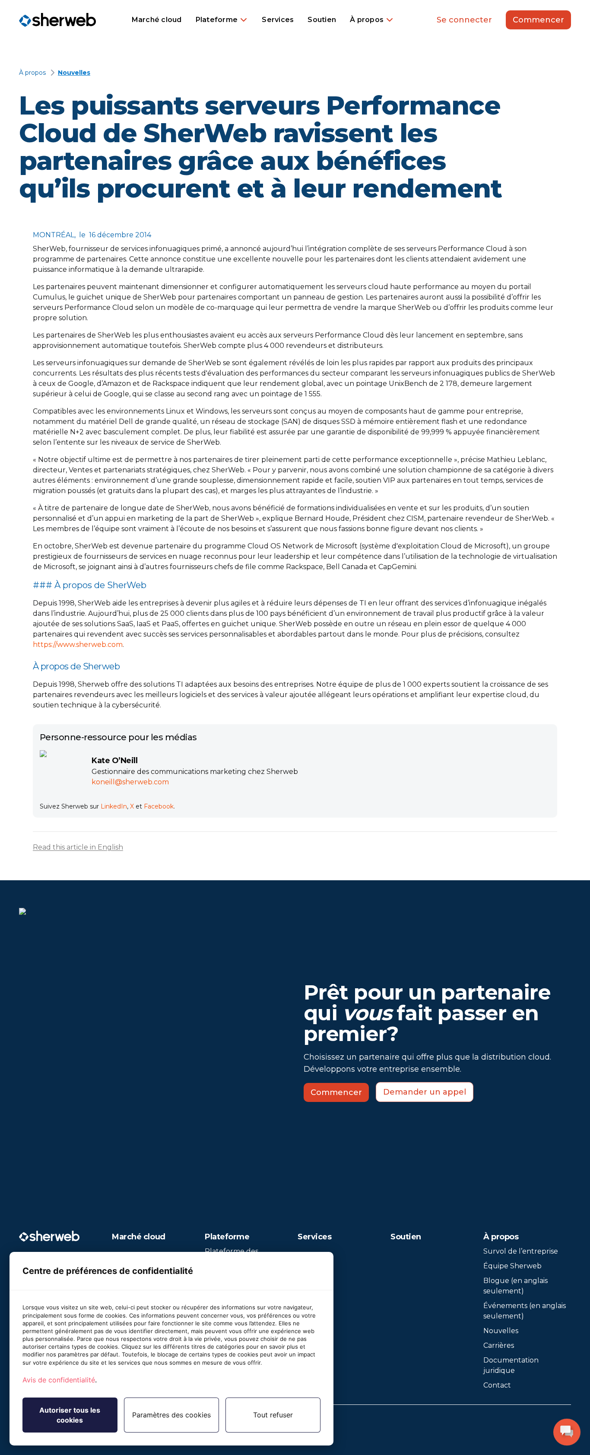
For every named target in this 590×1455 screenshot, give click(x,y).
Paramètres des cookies (171, 1414)
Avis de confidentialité (58, 1379)
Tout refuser (273, 1414)
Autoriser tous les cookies (69, 1415)
